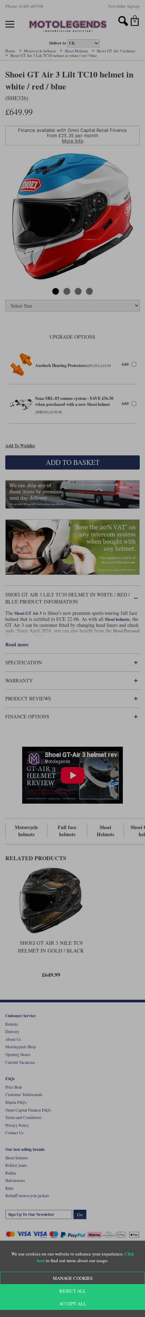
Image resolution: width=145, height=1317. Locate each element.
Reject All (72, 1291)
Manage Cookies (73, 1278)
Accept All (72, 1303)
